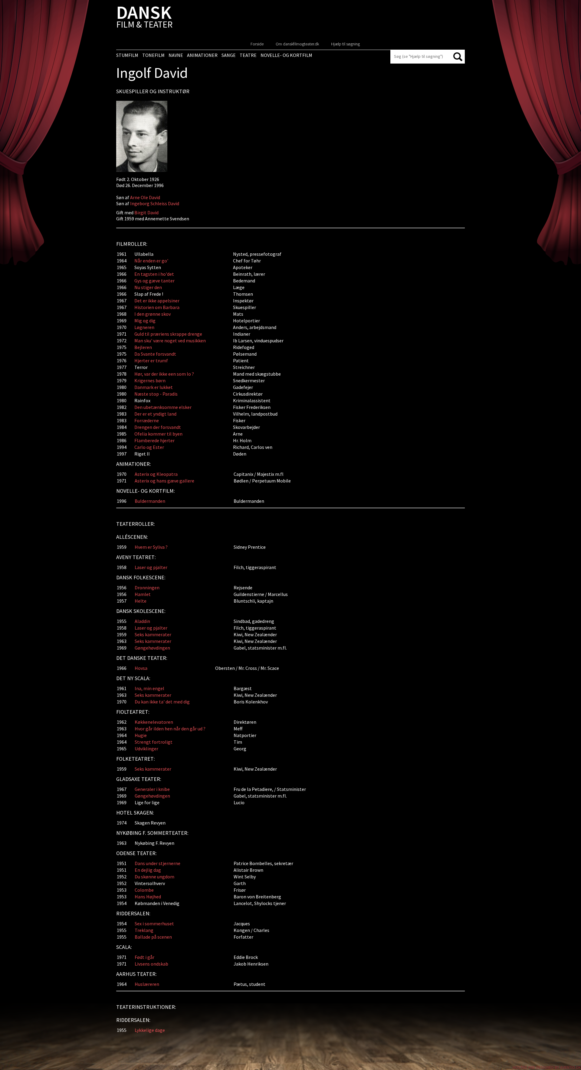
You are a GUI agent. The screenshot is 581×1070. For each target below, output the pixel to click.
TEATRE (248, 55)
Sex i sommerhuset (154, 923)
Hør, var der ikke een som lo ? (164, 374)
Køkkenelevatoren (154, 722)
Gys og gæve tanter (154, 281)
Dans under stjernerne (157, 863)
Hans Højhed (148, 897)
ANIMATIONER (202, 55)
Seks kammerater (153, 634)
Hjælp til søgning (345, 44)
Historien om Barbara (156, 307)
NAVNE (176, 55)
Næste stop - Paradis (156, 394)
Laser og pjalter (151, 567)
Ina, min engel (149, 688)
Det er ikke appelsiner (156, 301)
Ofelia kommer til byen (158, 434)
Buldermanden (150, 501)
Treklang (144, 930)
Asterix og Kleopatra (156, 474)
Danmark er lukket (153, 387)
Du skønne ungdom (154, 877)
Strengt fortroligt (153, 742)
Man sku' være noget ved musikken (170, 340)
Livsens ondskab (151, 964)
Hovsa (141, 668)
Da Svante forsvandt (155, 354)
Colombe (144, 890)
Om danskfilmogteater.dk (297, 44)
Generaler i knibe (152, 789)
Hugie (141, 735)
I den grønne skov (152, 314)
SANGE (229, 55)
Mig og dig (145, 321)
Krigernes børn (150, 380)
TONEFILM (153, 55)
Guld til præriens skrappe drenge (168, 334)
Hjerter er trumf (151, 360)
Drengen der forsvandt (157, 427)
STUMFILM (127, 55)
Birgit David (146, 212)
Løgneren (144, 327)
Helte (140, 601)
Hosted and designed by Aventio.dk (547, 1067)
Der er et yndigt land (155, 414)
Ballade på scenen (153, 937)
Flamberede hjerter (154, 440)
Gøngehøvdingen (152, 648)
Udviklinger (146, 749)
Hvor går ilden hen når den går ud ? (170, 729)
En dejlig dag (148, 870)
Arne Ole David (145, 197)
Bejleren (143, 347)
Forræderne (146, 420)
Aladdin (142, 621)
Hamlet (143, 594)
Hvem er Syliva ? (151, 547)
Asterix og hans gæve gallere (164, 481)
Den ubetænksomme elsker (163, 407)
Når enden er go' (151, 261)
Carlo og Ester (149, 447)
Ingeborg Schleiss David (154, 203)
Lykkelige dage (150, 1030)
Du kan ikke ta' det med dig (162, 702)
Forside (257, 44)
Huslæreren (147, 984)
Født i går (144, 957)
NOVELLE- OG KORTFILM (286, 55)
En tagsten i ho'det (154, 274)
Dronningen (147, 587)
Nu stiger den (148, 287)
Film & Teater (144, 18)
